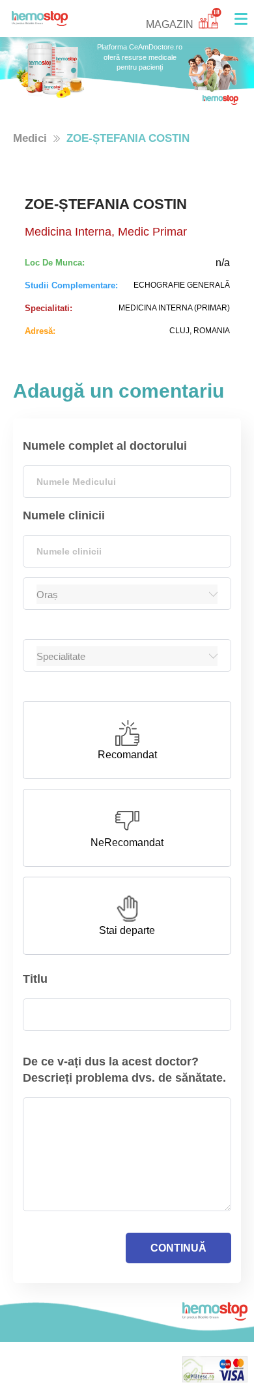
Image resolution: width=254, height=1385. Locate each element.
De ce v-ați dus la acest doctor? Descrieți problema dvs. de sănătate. (124, 1069)
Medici (30, 138)
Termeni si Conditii (54, 1377)
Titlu (35, 978)
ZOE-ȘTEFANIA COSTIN (128, 138)
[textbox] (127, 481)
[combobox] (127, 481)
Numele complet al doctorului (105, 445)
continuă (178, 1248)
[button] (240, 19)
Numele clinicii (64, 515)
